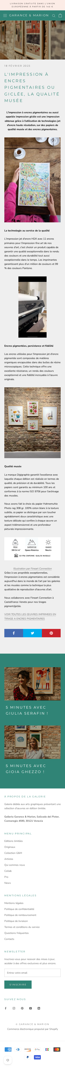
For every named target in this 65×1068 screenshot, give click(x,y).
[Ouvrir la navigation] (5, 15)
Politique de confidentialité (19, 909)
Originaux (9, 847)
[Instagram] (14, 1008)
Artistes (8, 859)
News (7, 883)
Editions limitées (13, 841)
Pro (6, 877)
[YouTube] (30, 1008)
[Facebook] (5, 1008)
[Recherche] (53, 15)
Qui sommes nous (14, 865)
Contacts (9, 939)
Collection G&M (13, 853)
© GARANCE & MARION (32, 1024)
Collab (8, 871)
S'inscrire (18, 984)
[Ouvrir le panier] (60, 15)
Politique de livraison (16, 921)
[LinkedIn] (39, 1008)
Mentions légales (13, 903)
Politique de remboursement (20, 915)
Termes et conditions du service (22, 927)
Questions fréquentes (16, 933)
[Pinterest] (22, 1008)
